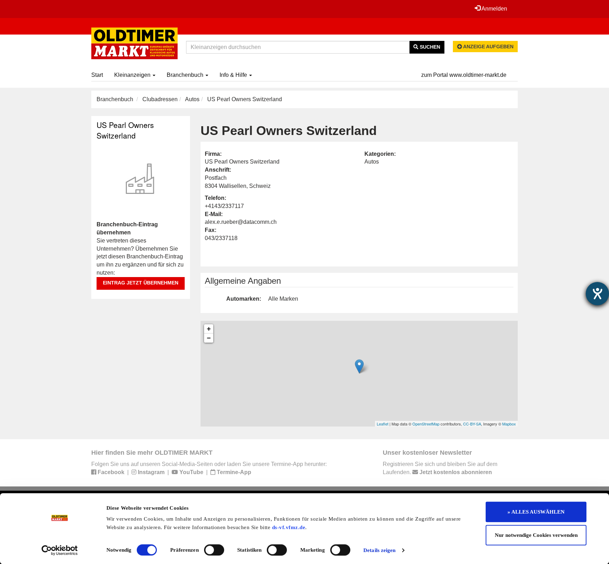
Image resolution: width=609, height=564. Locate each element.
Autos (192, 99)
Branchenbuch (186, 75)
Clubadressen (160, 99)
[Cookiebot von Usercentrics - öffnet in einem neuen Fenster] (60, 550)
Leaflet (382, 424)
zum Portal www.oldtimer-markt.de (463, 75)
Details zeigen (379, 550)
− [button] (209, 338)
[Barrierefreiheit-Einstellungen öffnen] (597, 293)
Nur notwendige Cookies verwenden (536, 535)
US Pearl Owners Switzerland (125, 130)
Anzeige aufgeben (487, 46)
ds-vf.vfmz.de (289, 527)
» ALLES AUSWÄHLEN (536, 512)
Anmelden (493, 9)
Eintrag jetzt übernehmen (140, 283)
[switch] (214, 550)
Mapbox (509, 424)
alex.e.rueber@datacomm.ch (241, 222)
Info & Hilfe (234, 75)
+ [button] (209, 328)
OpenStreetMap (425, 424)
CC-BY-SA (472, 424)
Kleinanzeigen (133, 75)
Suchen (429, 47)
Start (97, 75)
